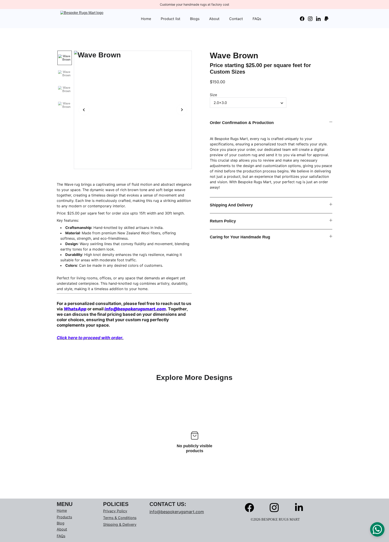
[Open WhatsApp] (377, 529)
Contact (236, 18)
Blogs (194, 18)
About (214, 18)
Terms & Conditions (119, 517)
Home (146, 18)
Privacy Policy (115, 511)
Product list (170, 18)
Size (213, 95)
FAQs (257, 18)
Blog (60, 523)
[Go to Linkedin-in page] (320, 18)
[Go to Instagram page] (312, 18)
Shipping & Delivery (119, 524)
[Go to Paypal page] (326, 18)
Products (64, 517)
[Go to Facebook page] (304, 18)
